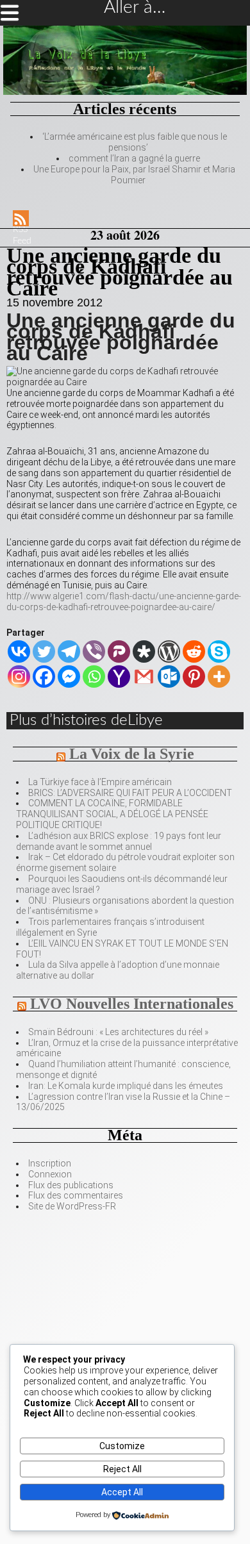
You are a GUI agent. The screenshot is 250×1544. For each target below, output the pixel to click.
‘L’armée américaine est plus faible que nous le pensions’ (134, 142)
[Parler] (119, 651)
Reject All (122, 1469)
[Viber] (94, 651)
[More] (219, 676)
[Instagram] (19, 676)
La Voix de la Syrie (131, 753)
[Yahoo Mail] (119, 676)
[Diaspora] (144, 651)
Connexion (50, 1174)
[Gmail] (144, 676)
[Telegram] (69, 651)
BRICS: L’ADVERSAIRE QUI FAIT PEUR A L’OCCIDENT (130, 793)
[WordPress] (169, 651)
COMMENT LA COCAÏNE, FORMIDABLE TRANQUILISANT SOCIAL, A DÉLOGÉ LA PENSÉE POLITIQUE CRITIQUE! (112, 814)
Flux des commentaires (75, 1195)
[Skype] (219, 651)
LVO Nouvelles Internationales (131, 1003)
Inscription (49, 1163)
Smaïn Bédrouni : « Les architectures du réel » (118, 1032)
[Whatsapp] (94, 676)
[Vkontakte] (19, 651)
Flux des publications (70, 1185)
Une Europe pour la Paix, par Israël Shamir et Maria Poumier (134, 174)
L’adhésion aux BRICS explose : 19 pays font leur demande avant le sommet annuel (118, 841)
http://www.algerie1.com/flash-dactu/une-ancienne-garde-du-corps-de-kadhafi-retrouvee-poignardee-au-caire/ (123, 601)
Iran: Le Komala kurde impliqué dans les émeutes (125, 1086)
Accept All (122, 1492)
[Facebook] (44, 676)
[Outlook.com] (169, 676)
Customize (122, 1446)
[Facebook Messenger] (69, 676)
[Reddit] (194, 651)
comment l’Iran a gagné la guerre (134, 158)
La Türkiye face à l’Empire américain (100, 782)
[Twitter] (44, 651)
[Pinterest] (194, 676)
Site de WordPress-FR (72, 1206)
